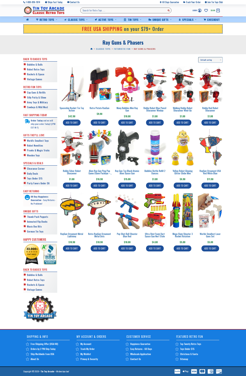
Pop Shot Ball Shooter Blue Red (127, 235)
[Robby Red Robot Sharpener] (210, 84)
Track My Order (87, 349)
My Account (85, 344)
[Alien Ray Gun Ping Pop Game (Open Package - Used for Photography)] (99, 147)
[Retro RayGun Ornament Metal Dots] (99, 210)
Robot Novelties (35, 145)
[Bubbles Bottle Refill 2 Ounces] (155, 147)
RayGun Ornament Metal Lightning (71, 235)
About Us (35, 359)
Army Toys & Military (37, 102)
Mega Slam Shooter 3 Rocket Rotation (183, 235)
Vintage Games (34, 79)
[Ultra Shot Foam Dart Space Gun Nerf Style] (155, 210)
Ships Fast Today (55, 2)
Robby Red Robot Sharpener (210, 109)
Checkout (213, 20)
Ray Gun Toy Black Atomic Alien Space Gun (127, 172)
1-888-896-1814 (33, 2)
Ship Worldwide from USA (42, 354)
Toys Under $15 (34, 178)
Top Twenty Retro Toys (190, 344)
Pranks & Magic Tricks (38, 150)
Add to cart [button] (72, 122)
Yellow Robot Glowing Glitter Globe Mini (182, 172)
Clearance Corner (36, 168)
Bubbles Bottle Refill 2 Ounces (154, 172)
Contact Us (75, 2)
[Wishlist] (206, 10)
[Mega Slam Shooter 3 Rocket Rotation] (182, 210)
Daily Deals (32, 173)
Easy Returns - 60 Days (141, 349)
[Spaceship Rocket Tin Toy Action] (71, 84)
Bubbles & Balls (35, 64)
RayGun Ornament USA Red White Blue (210, 172)
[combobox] (123, 10)
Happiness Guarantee (140, 344)
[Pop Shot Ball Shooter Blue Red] (127, 210)
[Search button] (168, 10)
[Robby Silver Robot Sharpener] (71, 147)
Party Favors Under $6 (38, 183)
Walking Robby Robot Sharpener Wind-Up (182, 109)
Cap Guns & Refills (36, 92)
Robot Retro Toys (36, 69)
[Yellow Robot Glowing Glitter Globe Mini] (182, 147)
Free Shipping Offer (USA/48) (44, 344)
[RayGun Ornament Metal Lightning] (71, 210)
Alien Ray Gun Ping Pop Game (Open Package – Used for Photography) (99, 173)
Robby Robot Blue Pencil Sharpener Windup (155, 109)
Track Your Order (193, 2)
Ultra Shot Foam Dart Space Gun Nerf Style (155, 235)
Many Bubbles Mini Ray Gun (127, 109)
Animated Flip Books (37, 221)
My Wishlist (85, 354)
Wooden (31, 155)
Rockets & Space (35, 74)
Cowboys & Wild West (37, 107)
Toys (37, 155)
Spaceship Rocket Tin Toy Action (72, 109)
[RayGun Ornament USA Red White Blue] (210, 147)
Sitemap (184, 359)
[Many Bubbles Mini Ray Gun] (127, 84)
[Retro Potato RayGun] (99, 84)
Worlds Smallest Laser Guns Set (210, 235)
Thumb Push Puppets (37, 217)
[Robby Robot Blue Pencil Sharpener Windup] (155, 84)
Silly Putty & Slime (36, 97)
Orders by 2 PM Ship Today (43, 349)
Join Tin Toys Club (215, 2)
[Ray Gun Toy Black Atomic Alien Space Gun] (127, 147)
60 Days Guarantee (170, 2)
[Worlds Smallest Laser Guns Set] (210, 210)
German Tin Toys (35, 231)
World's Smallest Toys (38, 140)
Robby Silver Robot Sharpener (72, 172)
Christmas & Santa (189, 354)
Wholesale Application (140, 354)
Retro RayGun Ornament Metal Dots (99, 235)
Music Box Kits (34, 226)
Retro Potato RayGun (99, 108)
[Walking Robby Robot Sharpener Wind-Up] (182, 84)
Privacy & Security (89, 359)
